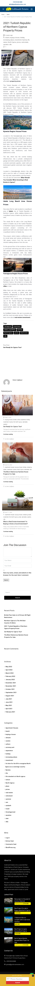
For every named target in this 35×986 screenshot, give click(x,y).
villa (10, 44)
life (28, 40)
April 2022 (9, 670)
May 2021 (9, 705)
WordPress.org (10, 847)
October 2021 (10, 689)
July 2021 (9, 699)
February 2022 (10, 676)
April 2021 (9, 708)
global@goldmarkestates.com (17, 4)
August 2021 (10, 696)
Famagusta (7, 326)
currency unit (10, 747)
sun (7, 802)
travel (7, 809)
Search (17, 598)
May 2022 (9, 666)
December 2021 (11, 683)
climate (15, 419)
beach (8, 14)
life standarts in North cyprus (15, 776)
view (7, 818)
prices (19, 42)
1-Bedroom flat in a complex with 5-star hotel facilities (22, 919)
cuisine (8, 741)
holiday (22, 37)
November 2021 (11, 686)
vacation (6, 44)
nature (5, 42)
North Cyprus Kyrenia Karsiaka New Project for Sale (21, 940)
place (7, 786)
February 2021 (10, 712)
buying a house (15, 37)
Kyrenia (24, 40)
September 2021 (11, 692)
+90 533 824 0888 (17, 2)
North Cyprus (12, 42)
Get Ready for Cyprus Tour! (12, 426)
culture (18, 419)
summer (8, 799)
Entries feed (10, 841)
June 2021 (9, 702)
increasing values (8, 40)
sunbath (8, 805)
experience (23, 419)
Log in (8, 838)
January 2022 (10, 679)
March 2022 (10, 673)
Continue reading (8, 434)
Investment (17, 326)
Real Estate (24, 333)
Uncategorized (10, 812)
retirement (9, 796)
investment (18, 40)
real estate (24, 42)
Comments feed (11, 844)
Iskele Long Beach (9, 329)
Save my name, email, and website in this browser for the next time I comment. (17, 574)
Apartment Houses (9, 467)
